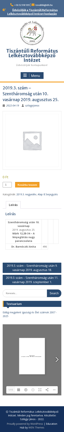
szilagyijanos (32, 105)
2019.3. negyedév (26, 194)
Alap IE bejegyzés (48, 194)
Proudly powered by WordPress (25, 423)
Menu (35, 76)
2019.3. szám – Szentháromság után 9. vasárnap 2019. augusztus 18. (32, 268)
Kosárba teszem (27, 184)
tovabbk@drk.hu (44, 5)
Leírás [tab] (13, 205)
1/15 (11, 389)
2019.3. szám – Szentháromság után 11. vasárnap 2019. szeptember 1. (32, 280)
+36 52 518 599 (22, 5)
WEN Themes (36, 427)
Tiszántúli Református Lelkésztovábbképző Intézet (32, 55)
